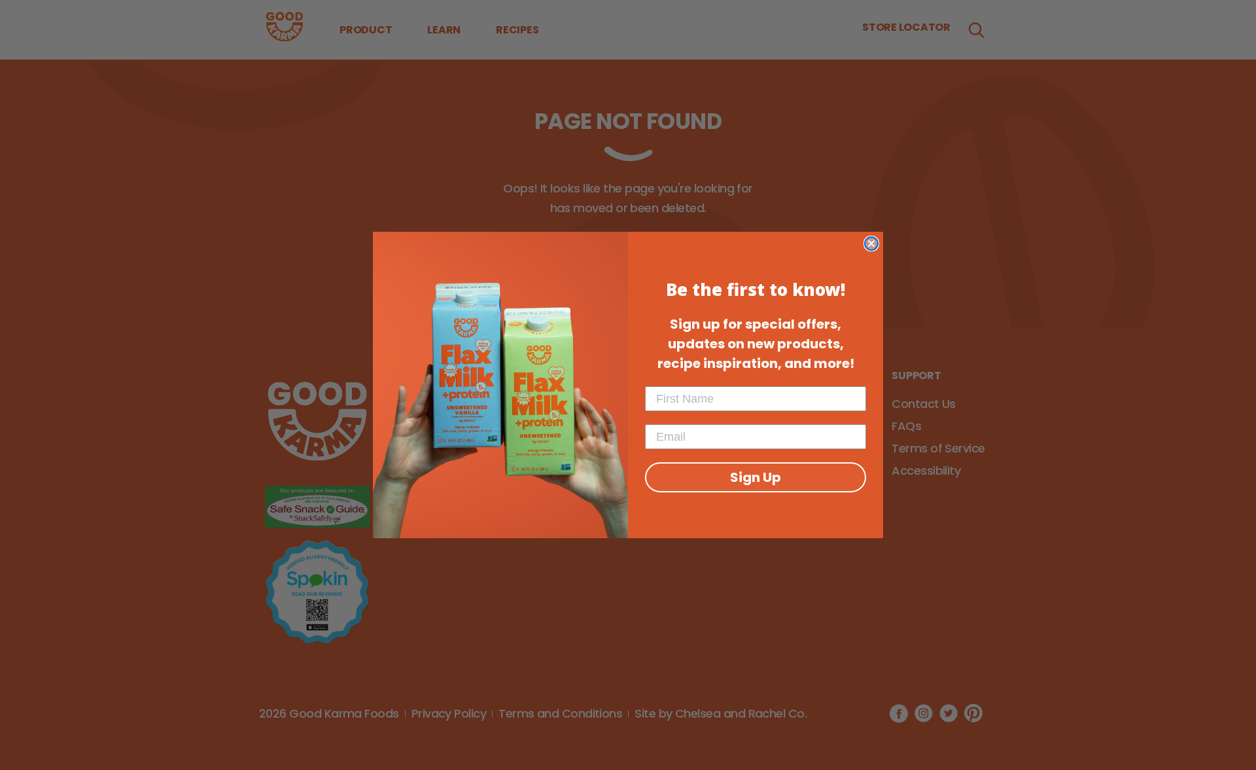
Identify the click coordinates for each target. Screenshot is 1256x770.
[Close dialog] (871, 243)
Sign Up (755, 477)
